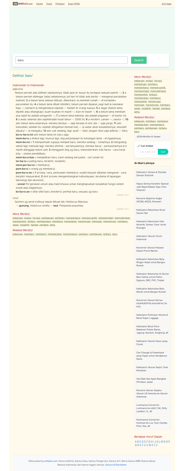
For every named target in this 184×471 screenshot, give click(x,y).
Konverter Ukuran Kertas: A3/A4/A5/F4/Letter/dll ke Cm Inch (151, 303)
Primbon (60, 3)
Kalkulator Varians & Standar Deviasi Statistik (151, 174)
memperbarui (73, 217)
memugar (97, 221)
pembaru (60, 217)
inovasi (36, 217)
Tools (49, 3)
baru (114, 234)
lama (52, 224)
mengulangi (70, 221)
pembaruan (47, 217)
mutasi (27, 217)
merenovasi (84, 221)
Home (39, 3)
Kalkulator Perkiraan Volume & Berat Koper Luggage (152, 316)
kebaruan (18, 217)
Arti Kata (166, 3)
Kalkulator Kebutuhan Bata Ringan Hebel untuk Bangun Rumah (150, 262)
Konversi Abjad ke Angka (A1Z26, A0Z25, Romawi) (149, 200)
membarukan (44, 221)
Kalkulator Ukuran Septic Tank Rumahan (152, 369)
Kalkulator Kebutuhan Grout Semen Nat (150, 211)
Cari (163, 151)
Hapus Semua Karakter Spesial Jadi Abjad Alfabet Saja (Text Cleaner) (152, 186)
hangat (34, 224)
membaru (122, 221)
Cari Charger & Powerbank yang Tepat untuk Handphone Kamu (151, 355)
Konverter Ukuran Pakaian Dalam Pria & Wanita (150, 249)
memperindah (105, 217)
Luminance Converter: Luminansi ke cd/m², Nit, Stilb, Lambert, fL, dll (151, 408)
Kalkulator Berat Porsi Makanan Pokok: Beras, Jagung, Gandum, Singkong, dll (152, 329)
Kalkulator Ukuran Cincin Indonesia (149, 238)
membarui (57, 221)
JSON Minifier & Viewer (148, 136)
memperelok (19, 221)
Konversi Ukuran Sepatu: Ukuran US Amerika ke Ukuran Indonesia (152, 393)
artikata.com (50, 461)
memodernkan (122, 217)
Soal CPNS (74, 3)
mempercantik (89, 217)
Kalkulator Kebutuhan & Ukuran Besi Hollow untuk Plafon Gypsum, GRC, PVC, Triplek (152, 277)
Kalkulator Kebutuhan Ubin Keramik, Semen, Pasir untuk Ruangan (151, 224)
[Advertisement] (91, 32)
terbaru (31, 221)
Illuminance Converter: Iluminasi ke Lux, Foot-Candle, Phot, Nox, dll (152, 422)
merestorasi (109, 221)
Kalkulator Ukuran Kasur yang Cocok (151, 343)
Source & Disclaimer (115, 464)
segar (16, 224)
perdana (44, 224)
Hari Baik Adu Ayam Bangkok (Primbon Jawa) (151, 380)
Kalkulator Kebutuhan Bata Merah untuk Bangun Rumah (151, 290)
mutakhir (24, 224)
